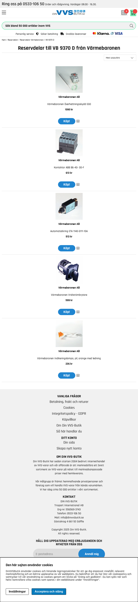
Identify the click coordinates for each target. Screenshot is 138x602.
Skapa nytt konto (69, 448)
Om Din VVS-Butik (69, 425)
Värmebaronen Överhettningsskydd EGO (69, 104)
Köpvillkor (69, 419)
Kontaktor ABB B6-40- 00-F (69, 167)
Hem (4, 40)
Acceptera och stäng (49, 591)
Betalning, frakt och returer (69, 402)
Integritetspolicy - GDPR (69, 413)
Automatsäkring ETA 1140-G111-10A (69, 231)
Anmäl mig (92, 554)
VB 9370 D (49, 40)
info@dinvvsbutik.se (72, 517)
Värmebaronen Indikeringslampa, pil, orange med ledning (69, 358)
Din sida (69, 442)
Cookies (69, 407)
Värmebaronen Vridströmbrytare (69, 295)
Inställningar (17, 591)
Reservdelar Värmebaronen (31, 40)
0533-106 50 (74, 513)
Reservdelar (13, 40)
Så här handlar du (69, 431)
